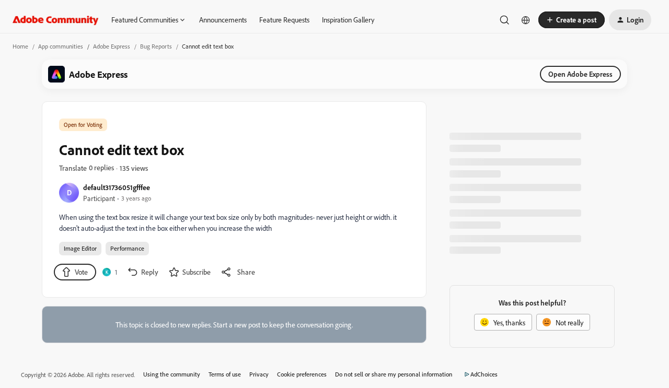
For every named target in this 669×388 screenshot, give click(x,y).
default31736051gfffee (116, 187)
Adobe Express (111, 46)
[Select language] (525, 19)
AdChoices (484, 374)
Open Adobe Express (580, 73)
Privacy (259, 374)
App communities (60, 46)
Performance (127, 248)
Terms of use (225, 374)
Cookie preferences (302, 374)
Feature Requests (284, 19)
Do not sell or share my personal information (394, 374)
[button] (571, 19)
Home (20, 46)
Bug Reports (156, 46)
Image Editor (80, 248)
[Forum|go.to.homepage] (56, 19)
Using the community (171, 374)
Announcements (223, 19)
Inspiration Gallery (348, 19)
